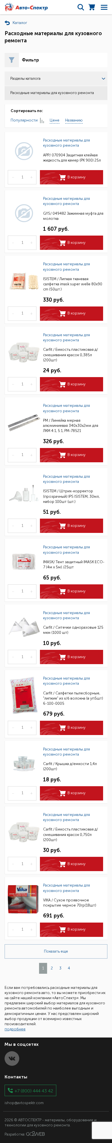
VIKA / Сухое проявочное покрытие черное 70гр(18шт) (69, 902)
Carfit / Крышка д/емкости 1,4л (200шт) (70, 766)
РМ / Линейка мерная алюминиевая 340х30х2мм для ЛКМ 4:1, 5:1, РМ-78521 (70, 425)
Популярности (24, 120)
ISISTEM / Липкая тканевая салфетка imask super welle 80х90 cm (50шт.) (72, 284)
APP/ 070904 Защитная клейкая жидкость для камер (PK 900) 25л (72, 157)
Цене (54, 120)
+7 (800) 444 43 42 (34, 1090)
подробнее (15, 1029)
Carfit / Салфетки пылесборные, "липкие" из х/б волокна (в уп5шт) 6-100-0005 (73, 698)
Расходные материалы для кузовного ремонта (66, 143)
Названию (74, 120)
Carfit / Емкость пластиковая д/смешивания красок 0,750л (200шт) (70, 834)
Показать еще (56, 951)
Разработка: (15, 1134)
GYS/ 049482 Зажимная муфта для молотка (73, 216)
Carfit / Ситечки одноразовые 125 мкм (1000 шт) (73, 630)
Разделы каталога (25, 78)
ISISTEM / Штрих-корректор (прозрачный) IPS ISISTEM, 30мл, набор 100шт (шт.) (71, 496)
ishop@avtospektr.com (24, 1103)
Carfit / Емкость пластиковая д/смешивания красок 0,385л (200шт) (70, 354)
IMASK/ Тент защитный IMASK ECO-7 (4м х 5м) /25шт (74, 564)
